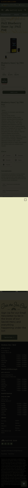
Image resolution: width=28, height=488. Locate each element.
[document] (14, 244)
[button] (25, 200)
